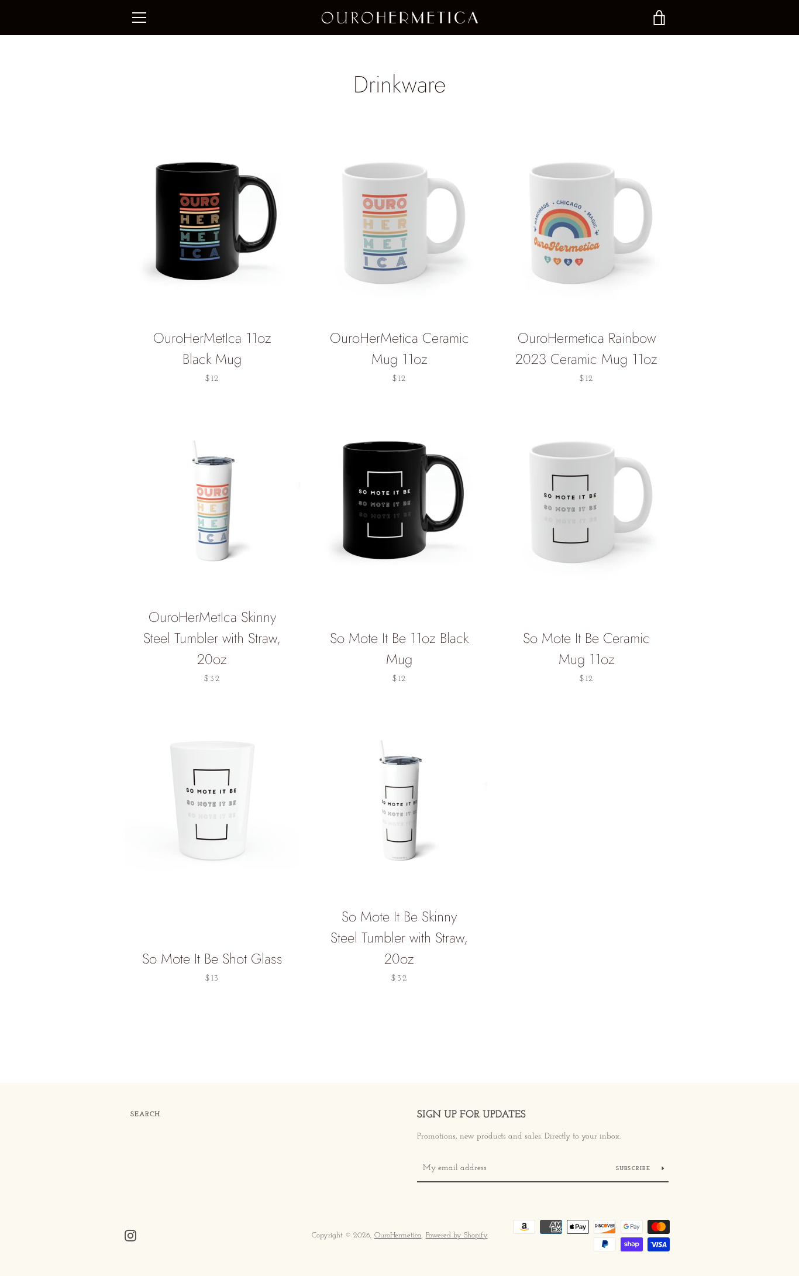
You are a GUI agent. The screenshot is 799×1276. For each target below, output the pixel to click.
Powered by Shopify (457, 1235)
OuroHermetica (398, 1235)
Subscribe (634, 1168)
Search (145, 1114)
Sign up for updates (471, 1115)
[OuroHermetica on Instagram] (130, 1235)
